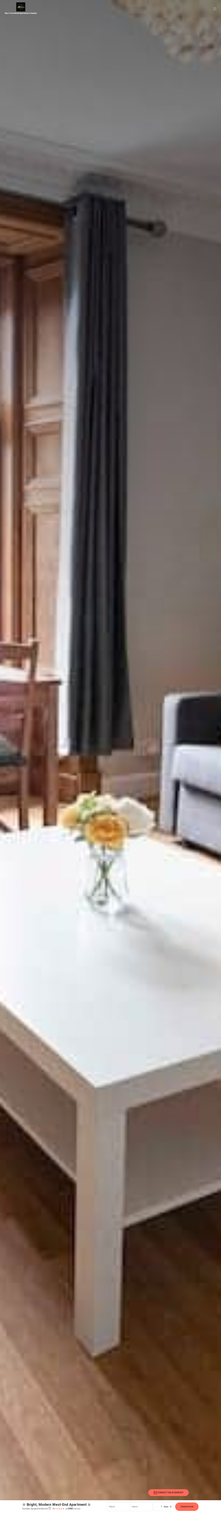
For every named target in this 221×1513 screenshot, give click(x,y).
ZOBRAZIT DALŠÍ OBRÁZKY (170, 1492)
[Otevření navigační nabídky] (214, 9)
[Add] (170, 1506)
